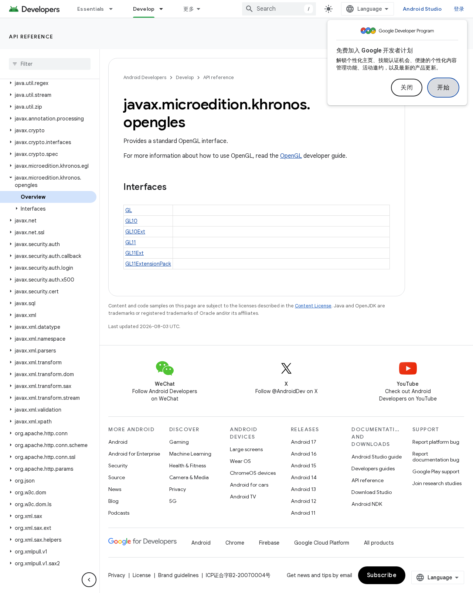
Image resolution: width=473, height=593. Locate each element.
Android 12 (303, 501)
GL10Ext (135, 231)
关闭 (407, 87)
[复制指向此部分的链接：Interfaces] (174, 187)
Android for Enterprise (134, 453)
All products (379, 542)
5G (173, 501)
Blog (113, 501)
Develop (144, 9)
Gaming (179, 442)
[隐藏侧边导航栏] (89, 579)
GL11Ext (134, 253)
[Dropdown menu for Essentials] (114, 9)
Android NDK (366, 504)
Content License (313, 306)
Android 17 (303, 442)
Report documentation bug (435, 456)
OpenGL (291, 156)
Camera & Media (189, 477)
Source (116, 477)
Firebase (269, 542)
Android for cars (249, 484)
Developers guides (373, 468)
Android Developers (144, 77)
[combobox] (279, 9)
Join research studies (437, 483)
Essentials (90, 9)
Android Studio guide (376, 456)
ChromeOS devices (253, 473)
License (142, 575)
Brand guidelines (178, 575)
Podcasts (118, 512)
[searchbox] (50, 64)
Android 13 (303, 489)
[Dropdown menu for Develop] (164, 9)
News (114, 489)
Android (117, 442)
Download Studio (371, 492)
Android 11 (303, 512)
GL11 (130, 242)
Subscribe (382, 575)
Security (117, 465)
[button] (48, 83)
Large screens (246, 449)
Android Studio (422, 9)
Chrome (234, 542)
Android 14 (304, 477)
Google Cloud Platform (321, 542)
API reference (31, 36)
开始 (443, 87)
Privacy (177, 489)
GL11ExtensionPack (148, 263)
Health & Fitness (187, 465)
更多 (188, 9)
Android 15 (303, 465)
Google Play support (435, 471)
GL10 (131, 221)
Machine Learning (190, 453)
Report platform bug (435, 442)
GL (128, 210)
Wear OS (240, 461)
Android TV (243, 496)
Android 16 (304, 453)
